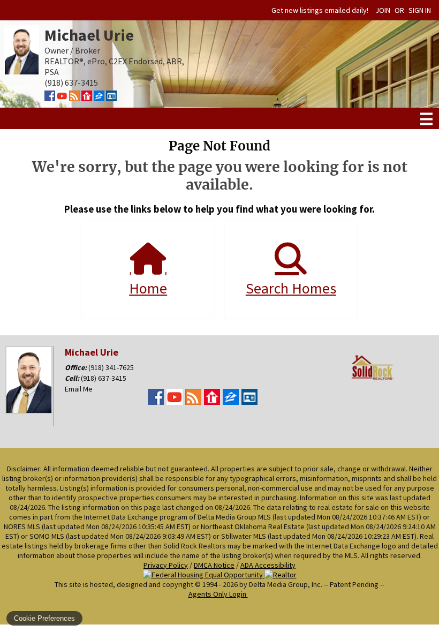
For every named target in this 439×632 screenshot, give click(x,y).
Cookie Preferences (44, 618)
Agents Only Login (218, 594)
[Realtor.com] (86, 98)
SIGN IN (419, 10)
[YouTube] (62, 98)
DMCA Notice (214, 565)
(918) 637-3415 (103, 378)
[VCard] (111, 98)
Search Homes (291, 288)
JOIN (382, 10)
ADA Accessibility (268, 565)
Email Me (79, 389)
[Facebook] (49, 98)
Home (148, 288)
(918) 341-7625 (111, 367)
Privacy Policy (165, 565)
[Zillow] (99, 98)
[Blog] (74, 98)
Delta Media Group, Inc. (285, 584)
